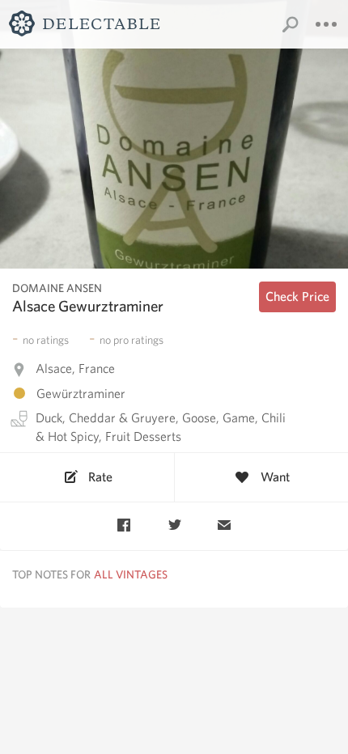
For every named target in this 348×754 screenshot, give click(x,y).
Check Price (297, 296)
